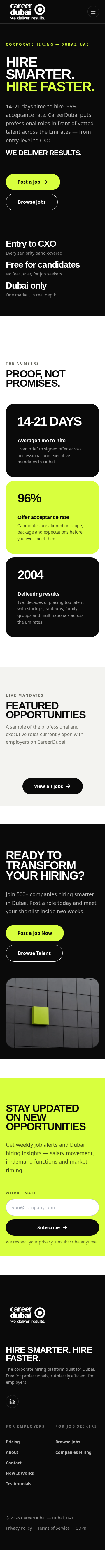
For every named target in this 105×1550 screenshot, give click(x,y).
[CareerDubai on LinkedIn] (12, 1401)
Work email (21, 1193)
